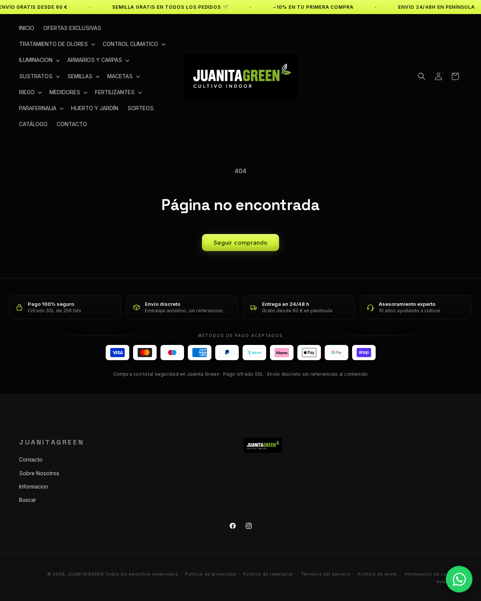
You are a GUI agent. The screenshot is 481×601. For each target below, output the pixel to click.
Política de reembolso (268, 574)
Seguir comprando (240, 242)
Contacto (31, 459)
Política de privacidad (210, 574)
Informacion (33, 486)
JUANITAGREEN (85, 574)
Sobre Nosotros (39, 473)
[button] (56, 44)
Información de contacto (433, 574)
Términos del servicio (326, 574)
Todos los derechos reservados (141, 574)
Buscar (27, 500)
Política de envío (377, 574)
